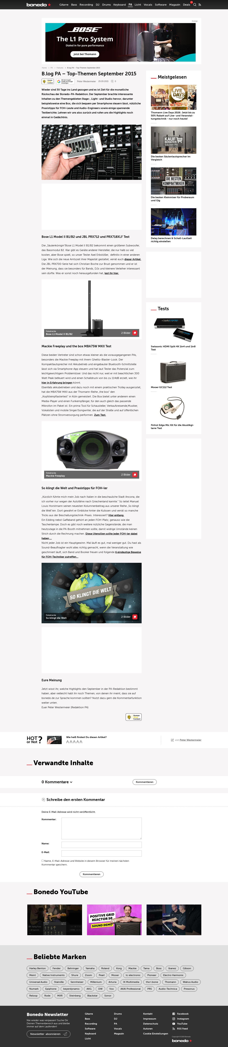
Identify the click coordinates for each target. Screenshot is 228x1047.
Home (44, 68)
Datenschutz (150, 1023)
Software (161, 4)
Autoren (148, 1028)
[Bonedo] (39, 4)
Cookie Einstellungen (155, 1033)
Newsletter (45, 1034)
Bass (74, 4)
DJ (97, 4)
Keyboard (119, 4)
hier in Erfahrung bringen (57, 382)
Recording (86, 4)
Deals (186, 4)
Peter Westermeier (86, 81)
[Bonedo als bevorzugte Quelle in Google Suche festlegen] (65, 81)
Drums (106, 4)
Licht (138, 4)
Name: (45, 843)
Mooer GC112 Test (161, 387)
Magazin (174, 4)
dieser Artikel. (132, 259)
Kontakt (147, 1013)
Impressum (149, 1018)
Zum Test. (100, 414)
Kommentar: (49, 819)
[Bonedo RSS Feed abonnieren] (199, 4)
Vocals (148, 4)
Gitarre (63, 4)
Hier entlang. (116, 515)
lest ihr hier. (112, 273)
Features (60, 68)
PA (130, 4)
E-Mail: (46, 852)
